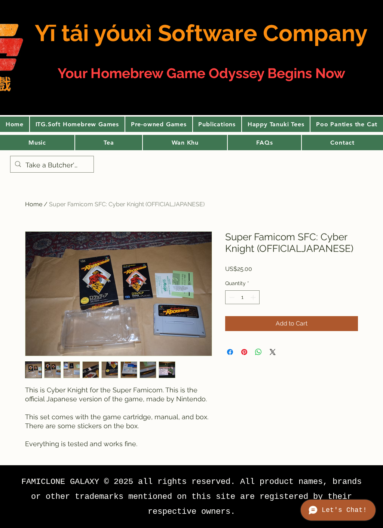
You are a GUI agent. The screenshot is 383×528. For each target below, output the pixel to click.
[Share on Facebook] (230, 352)
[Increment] (253, 297)
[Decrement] (231, 297)
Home (33, 204)
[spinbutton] (242, 297)
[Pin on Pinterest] (244, 352)
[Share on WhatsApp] (258, 352)
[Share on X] (272, 352)
